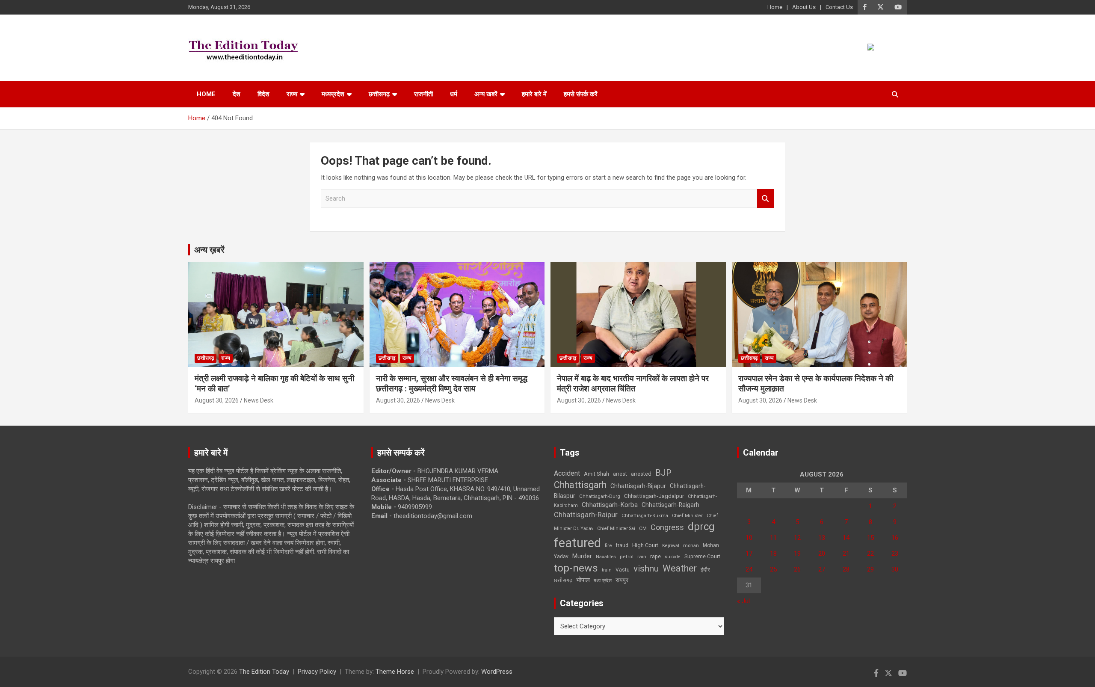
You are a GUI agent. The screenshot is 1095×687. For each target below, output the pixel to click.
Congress (667, 527)
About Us (804, 7)
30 (894, 569)
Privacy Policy (317, 671)
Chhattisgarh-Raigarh (670, 504)
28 (846, 569)
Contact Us (839, 7)
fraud (622, 545)
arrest (620, 474)
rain (641, 557)
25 (773, 569)
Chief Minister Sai (616, 528)
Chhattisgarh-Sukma (644, 515)
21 (846, 553)
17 (749, 553)
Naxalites (606, 557)
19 (797, 553)
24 (749, 569)
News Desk (258, 400)
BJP (663, 473)
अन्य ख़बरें (209, 250)
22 (870, 553)
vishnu (646, 568)
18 (773, 553)
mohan (691, 545)
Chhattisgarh (580, 485)
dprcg (701, 527)
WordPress (496, 671)
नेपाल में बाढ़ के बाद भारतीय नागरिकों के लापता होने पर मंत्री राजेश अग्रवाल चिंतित (633, 383)
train (607, 570)
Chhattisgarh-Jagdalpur (654, 495)
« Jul (743, 601)
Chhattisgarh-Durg (599, 496)
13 (821, 538)
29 (870, 569)
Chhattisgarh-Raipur (586, 514)
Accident (567, 473)
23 (894, 553)
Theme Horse (395, 671)
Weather (680, 568)
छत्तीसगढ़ (563, 580)
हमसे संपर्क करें (581, 94)
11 (773, 538)
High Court (645, 545)
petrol (626, 557)
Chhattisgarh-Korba (610, 505)
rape (655, 556)
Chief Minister (687, 515)
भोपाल (583, 580)
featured (577, 543)
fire (608, 545)
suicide (673, 557)
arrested (641, 474)
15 (870, 538)
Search (765, 198)
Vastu (623, 570)
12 (797, 538)
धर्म (453, 94)
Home (774, 7)
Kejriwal (670, 545)
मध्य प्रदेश (603, 580)
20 (821, 553)
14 (846, 538)
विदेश (263, 94)
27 (821, 569)
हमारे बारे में (534, 94)
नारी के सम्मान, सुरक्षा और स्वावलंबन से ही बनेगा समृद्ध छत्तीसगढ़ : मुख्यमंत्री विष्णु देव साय (451, 383)
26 (797, 569)
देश (236, 94)
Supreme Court (702, 556)
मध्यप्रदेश (333, 94)
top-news (576, 568)
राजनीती (423, 94)
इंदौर (705, 569)
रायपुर (622, 580)
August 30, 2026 (217, 400)
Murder (582, 556)
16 (894, 538)
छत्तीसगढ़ (379, 94)
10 (749, 538)
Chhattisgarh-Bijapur (638, 486)
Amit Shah (596, 474)
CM (643, 528)
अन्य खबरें (485, 94)
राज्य (292, 94)
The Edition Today (264, 671)
